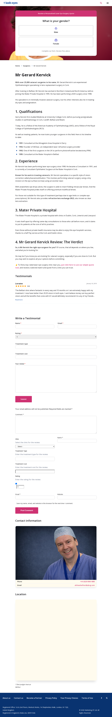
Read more (19, 300)
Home (17, 66)
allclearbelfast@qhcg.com (85, 585)
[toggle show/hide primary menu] (107, 3)
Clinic (17, 439)
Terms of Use (87, 698)
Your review (20, 364)
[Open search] (101, 3)
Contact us (18, 698)
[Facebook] (101, 698)
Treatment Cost (21, 464)
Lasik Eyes (11, 3)
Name (18, 323)
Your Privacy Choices (69, 698)
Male (56, 32)
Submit (24, 399)
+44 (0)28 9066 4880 (87, 581)
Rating (18, 333)
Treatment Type (21, 451)
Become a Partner (34, 698)
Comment (19, 414)
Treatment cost (21, 354)
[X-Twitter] (106, 698)
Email (60, 323)
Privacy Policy (51, 698)
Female (56, 44)
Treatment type (21, 344)
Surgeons (26, 66)
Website (60, 494)
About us (6, 698)
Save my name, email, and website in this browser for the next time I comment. (45, 503)
